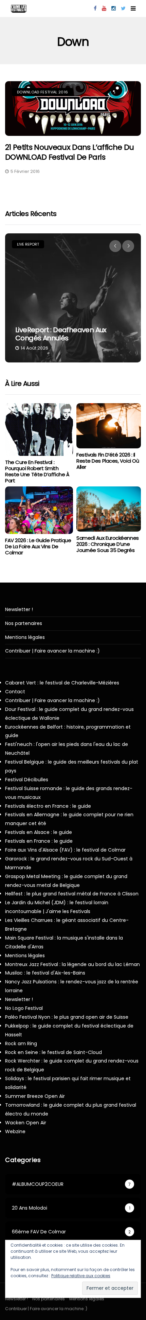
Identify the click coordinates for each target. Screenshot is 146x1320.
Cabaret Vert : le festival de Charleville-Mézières (62, 682)
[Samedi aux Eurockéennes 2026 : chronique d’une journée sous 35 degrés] (108, 509)
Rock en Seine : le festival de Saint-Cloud (53, 1052)
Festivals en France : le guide (39, 841)
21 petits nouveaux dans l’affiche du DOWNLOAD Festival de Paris (69, 152)
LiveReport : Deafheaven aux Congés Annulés (61, 334)
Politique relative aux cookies (80, 1276)
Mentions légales (25, 637)
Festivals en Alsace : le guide (38, 832)
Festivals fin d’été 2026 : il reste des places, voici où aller (107, 460)
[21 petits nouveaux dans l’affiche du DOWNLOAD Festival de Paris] (73, 108)
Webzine (15, 1131)
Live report (28, 244)
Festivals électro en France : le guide (48, 806)
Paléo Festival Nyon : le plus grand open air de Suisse (66, 1017)
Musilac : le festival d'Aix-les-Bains (45, 972)
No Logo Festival (24, 1008)
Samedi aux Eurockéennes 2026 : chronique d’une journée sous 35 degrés (107, 544)
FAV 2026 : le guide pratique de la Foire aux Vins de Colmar (38, 546)
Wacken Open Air (25, 1122)
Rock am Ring (21, 1043)
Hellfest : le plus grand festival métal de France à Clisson (72, 893)
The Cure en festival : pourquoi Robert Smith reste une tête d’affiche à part (37, 471)
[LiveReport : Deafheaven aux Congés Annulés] (73, 297)
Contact (15, 691)
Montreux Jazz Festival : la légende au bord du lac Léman (72, 964)
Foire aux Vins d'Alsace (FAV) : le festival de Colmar (65, 849)
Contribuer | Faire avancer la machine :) (52, 651)
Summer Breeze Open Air (35, 1096)
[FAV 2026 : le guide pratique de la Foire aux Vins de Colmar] (39, 510)
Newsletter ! (19, 609)
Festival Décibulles (26, 779)
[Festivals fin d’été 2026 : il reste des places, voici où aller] (108, 425)
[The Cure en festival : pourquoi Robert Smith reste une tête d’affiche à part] (39, 429)
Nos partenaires (23, 623)
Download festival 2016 (42, 92)
